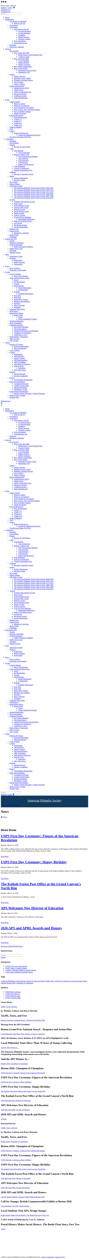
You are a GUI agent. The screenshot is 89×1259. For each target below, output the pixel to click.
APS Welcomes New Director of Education (32, 908)
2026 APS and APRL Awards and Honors (31, 928)
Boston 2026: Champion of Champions (14, 1064)
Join (3, 805)
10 (15, 946)
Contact (17, 805)
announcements (20, 981)
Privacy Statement (48, 1257)
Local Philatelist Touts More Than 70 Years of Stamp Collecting (23, 1034)
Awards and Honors (76, 981)
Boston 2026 (11, 983)
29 (6, 998)
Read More (5, 856)
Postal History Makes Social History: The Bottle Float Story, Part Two (25, 1215)
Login (10, 8)
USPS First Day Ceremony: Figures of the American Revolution (23, 1073)
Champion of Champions (24, 983)
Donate (10, 805)
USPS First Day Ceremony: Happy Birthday (34, 862)
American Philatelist (8, 981)
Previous (4, 946)
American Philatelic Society (45, 800)
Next (18, 946)
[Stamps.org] (5, 10)
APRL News (50, 981)
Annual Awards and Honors (35, 981)
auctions (66, 981)
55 (6, 966)
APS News (59, 981)
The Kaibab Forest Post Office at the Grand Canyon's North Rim (23, 1091)
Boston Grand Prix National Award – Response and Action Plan (23, 1020)
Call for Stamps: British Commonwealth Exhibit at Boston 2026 (23, 1197)
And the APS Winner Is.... (10, 1048)
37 (6, 994)
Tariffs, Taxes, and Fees (9, 1007)
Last (21, 946)
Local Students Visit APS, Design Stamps (15, 1206)
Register (4, 8)
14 (6, 970)
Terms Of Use (60, 1257)
